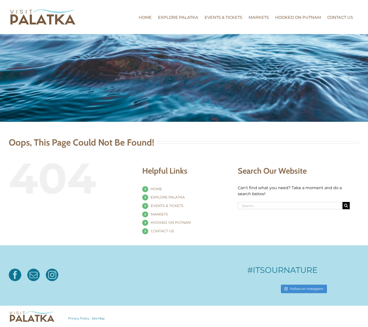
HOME (156, 189)
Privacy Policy (78, 318)
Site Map (98, 318)
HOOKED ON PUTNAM (171, 222)
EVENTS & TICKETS (167, 205)
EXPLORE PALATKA (168, 197)
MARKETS (159, 214)
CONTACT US (162, 231)
